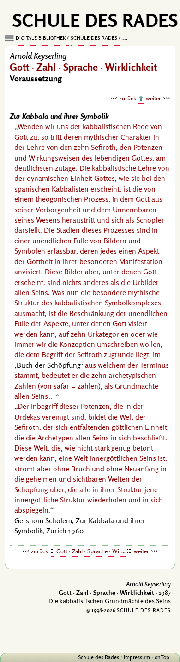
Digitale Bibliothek (41, 38)
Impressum (137, 657)
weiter (153, 98)
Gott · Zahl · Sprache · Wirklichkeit (93, 551)
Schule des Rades (94, 38)
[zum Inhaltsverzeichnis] (141, 99)
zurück (127, 98)
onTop (162, 657)
